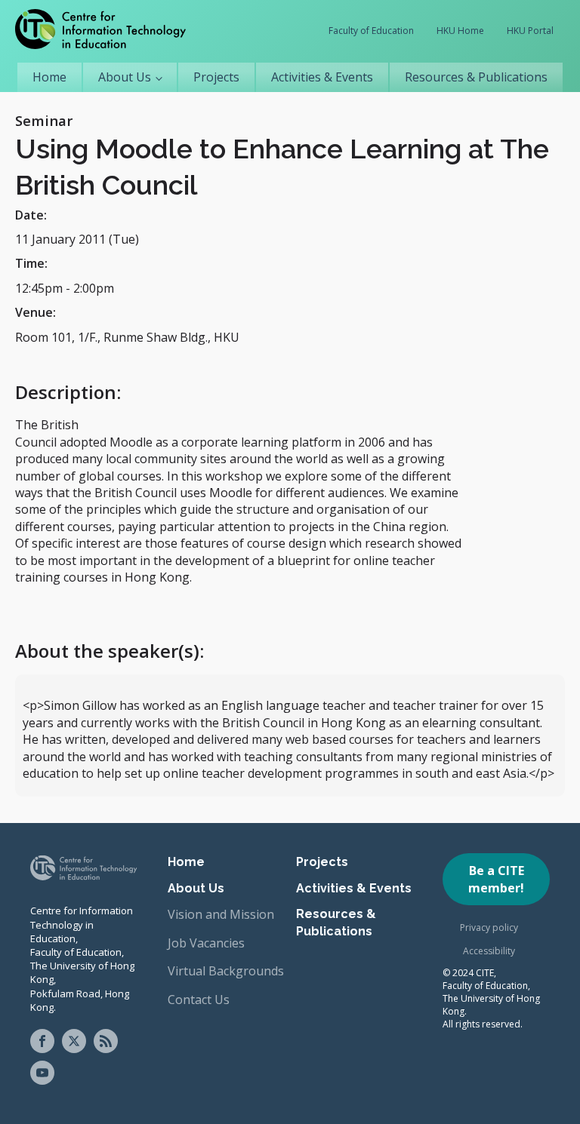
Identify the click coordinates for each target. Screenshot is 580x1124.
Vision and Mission (221, 914)
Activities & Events (322, 77)
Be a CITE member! (496, 878)
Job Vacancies (206, 943)
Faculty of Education (371, 30)
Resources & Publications (476, 77)
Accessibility (489, 950)
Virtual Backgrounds (226, 971)
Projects (216, 77)
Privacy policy (489, 927)
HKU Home (460, 30)
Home (49, 77)
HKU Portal (530, 30)
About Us (124, 77)
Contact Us (199, 999)
